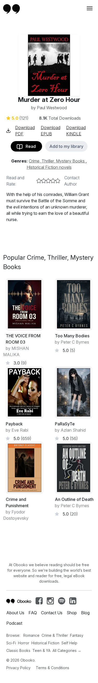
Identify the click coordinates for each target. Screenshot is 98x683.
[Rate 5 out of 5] (57, 180)
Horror (23, 643)
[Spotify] (61, 602)
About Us (15, 612)
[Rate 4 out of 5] (53, 180)
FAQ (32, 612)
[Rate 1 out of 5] (39, 180)
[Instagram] (50, 602)
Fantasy (76, 635)
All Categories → (67, 650)
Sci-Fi (11, 643)
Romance (31, 635)
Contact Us (51, 612)
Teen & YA (41, 650)
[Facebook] (39, 602)
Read (29, 146)
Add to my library (66, 146)
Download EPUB (50, 130)
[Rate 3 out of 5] (48, 180)
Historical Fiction (45, 643)
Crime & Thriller (55, 635)
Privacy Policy (18, 667)
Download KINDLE (76, 130)
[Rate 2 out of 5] (43, 180)
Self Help (69, 643)
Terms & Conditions (52, 667)
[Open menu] (89, 8)
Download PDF (25, 130)
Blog (85, 612)
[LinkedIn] (72, 602)
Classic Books (18, 650)
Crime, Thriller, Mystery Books (57, 161)
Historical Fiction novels (49, 167)
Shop (72, 612)
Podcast (14, 623)
